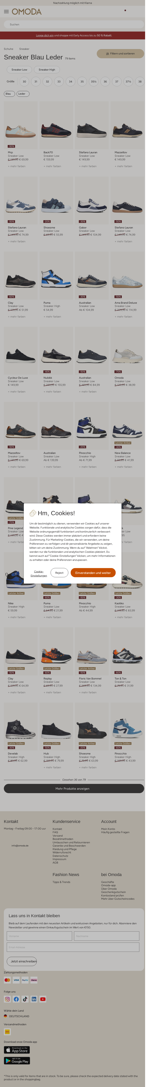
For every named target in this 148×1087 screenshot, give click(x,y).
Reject (59, 572)
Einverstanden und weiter (93, 573)
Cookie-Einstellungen (39, 573)
